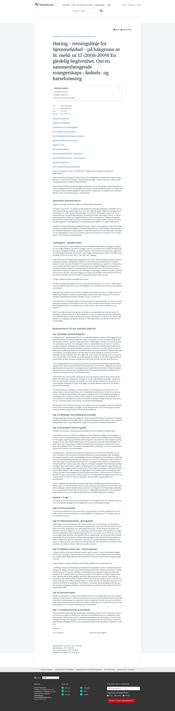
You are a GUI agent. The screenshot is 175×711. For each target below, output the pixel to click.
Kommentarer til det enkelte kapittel (64, 98)
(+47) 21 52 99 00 (44, 693)
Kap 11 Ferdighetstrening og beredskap (66, 167)
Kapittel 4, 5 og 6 (58, 145)
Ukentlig (118, 695)
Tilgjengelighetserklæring (64, 669)
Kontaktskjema (38, 695)
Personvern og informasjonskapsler (89, 669)
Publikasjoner (99, 5)
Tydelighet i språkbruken (61, 95)
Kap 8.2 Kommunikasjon (61, 149)
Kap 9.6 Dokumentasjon (61, 162)
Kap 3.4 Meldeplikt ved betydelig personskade (68, 136)
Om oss (124, 5)
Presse (139, 5)
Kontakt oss (131, 5)
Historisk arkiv (109, 669)
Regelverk (66, 5)
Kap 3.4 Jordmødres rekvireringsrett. (65, 140)
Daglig (111, 695)
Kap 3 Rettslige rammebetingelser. (64, 132)
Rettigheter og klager (85, 5)
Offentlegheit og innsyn (126, 669)
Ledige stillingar (46, 669)
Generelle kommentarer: (61, 92)
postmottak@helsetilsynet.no (42, 697)
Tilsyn (73, 5)
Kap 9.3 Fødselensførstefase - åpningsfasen (68, 153)
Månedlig (127, 695)
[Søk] (101, 11)
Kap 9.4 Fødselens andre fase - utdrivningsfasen (69, 158)
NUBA (109, 5)
